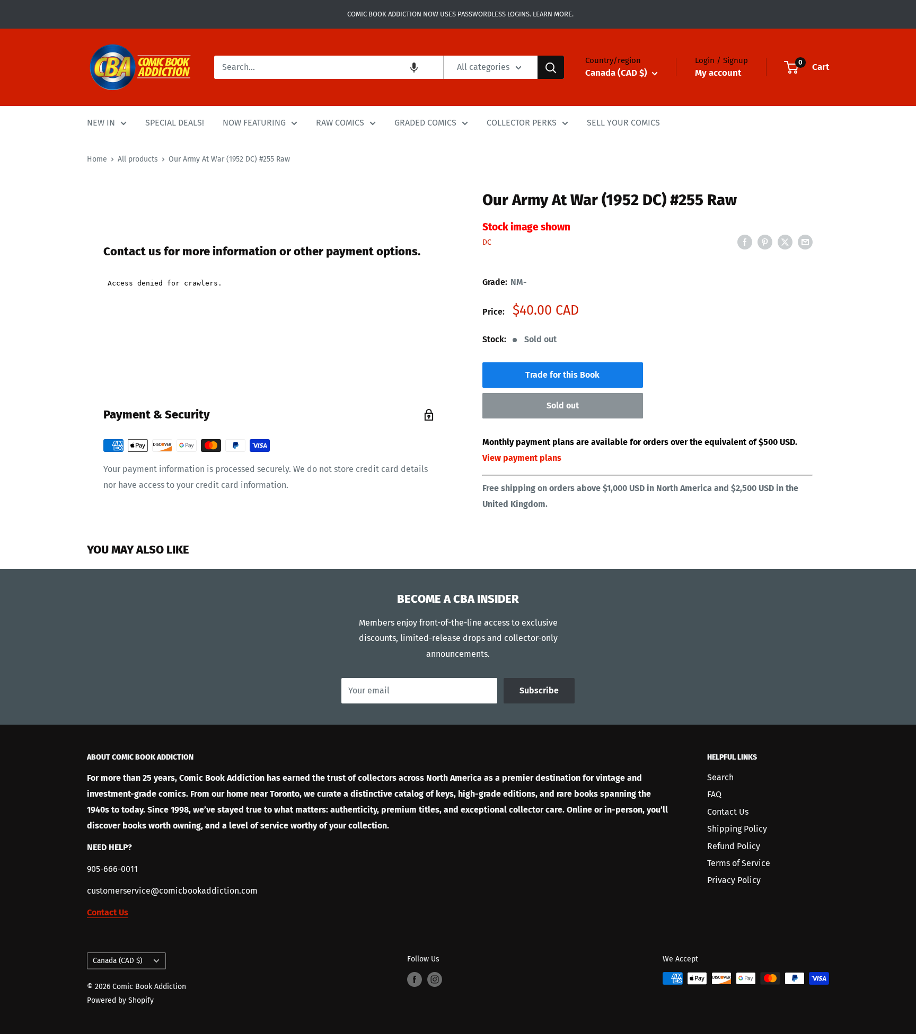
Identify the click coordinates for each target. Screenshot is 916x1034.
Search (720, 777)
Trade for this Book (562, 375)
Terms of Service (738, 863)
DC (486, 242)
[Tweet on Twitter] (785, 241)
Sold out (563, 405)
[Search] (551, 67)
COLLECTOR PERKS (522, 123)
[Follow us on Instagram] (434, 979)
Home (97, 159)
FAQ (714, 794)
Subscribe (539, 690)
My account (718, 72)
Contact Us (727, 812)
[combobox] (328, 67)
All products (138, 159)
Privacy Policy (734, 880)
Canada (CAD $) (117, 960)
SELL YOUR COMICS (623, 123)
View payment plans (521, 458)
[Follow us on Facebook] (414, 979)
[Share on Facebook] (744, 241)
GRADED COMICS (425, 123)
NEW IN (101, 123)
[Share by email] (805, 241)
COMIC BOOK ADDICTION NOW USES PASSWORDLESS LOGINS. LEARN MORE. (458, 14)
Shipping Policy (737, 829)
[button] (414, 67)
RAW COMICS (340, 123)
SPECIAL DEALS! (174, 123)
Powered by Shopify (120, 1000)
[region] (268, 183)
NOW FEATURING (254, 123)
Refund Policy (733, 846)
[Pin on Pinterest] (765, 241)
